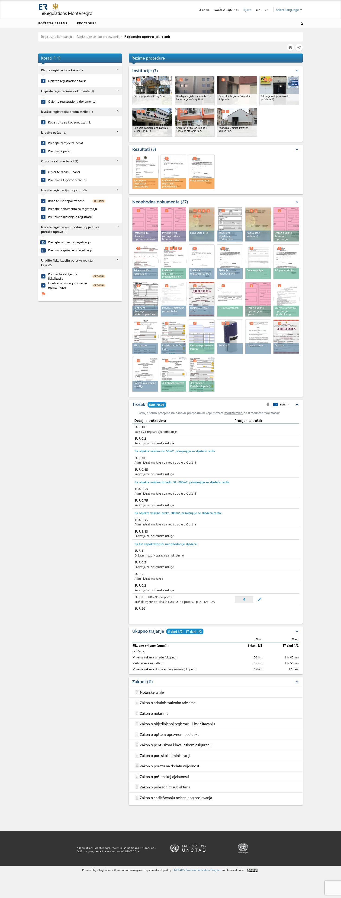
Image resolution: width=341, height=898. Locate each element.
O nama (204, 10)
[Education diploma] (286, 336)
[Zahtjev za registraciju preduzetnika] (230, 224)
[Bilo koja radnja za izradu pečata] (279, 90)
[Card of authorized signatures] (202, 336)
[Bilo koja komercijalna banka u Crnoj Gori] (152, 122)
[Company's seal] (230, 336)
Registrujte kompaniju (56, 36)
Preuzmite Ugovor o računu (67, 180)
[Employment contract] (258, 336)
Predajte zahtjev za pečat (65, 143)
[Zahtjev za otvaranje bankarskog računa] (145, 299)
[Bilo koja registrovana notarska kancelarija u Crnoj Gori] (195, 90)
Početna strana (53, 23)
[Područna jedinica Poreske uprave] (237, 122)
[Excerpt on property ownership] (230, 299)
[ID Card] (202, 224)
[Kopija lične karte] (258, 224)
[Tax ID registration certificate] (286, 261)
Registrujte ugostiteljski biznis (146, 36)
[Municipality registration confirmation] (145, 374)
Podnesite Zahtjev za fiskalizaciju (62, 276)
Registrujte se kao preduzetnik (97, 36)
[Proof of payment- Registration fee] (286, 224)
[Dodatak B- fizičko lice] (174, 336)
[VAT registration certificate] (202, 261)
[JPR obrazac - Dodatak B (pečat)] (202, 374)
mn (258, 10)
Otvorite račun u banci (64, 172)
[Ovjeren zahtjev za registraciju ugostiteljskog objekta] (286, 299)
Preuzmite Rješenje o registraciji (70, 217)
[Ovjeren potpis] (258, 261)
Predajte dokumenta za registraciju (72, 209)
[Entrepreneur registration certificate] (145, 171)
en (267, 10)
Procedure (86, 23)
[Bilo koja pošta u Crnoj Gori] (152, 90)
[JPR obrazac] (145, 336)
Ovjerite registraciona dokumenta (71, 101)
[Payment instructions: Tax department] (145, 224)
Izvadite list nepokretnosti (66, 201)
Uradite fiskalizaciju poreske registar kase (67, 285)
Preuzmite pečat (59, 151)
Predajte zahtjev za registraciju (69, 242)
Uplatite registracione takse (67, 81)
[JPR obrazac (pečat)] (174, 374)
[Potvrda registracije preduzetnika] (174, 299)
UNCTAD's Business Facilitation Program (196, 870)
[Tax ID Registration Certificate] (230, 261)
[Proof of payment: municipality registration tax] (258, 299)
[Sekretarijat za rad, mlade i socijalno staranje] (195, 122)
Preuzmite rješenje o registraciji (70, 250)
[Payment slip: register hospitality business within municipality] (174, 224)
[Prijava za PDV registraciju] (145, 261)
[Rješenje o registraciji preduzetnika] (174, 261)
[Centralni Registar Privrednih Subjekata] (237, 90)
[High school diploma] (202, 299)
